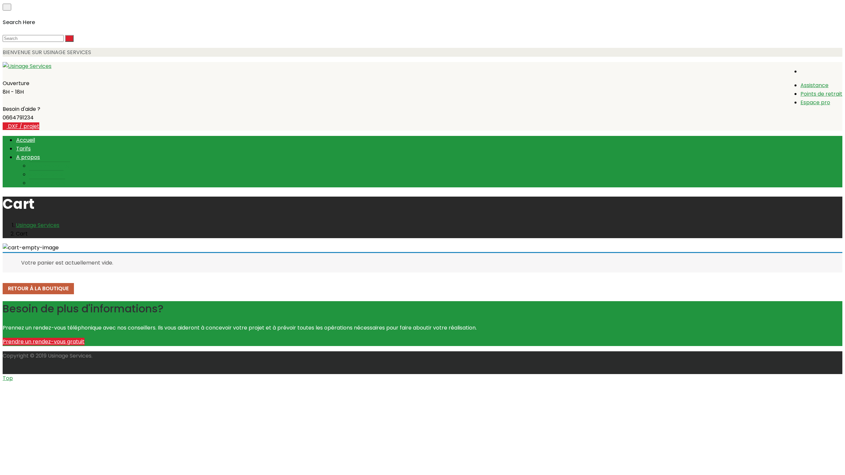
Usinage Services (37, 225)
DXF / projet (23, 126)
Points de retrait (821, 94)
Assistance (814, 85)
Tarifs (23, 148)
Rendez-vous (46, 174)
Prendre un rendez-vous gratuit (43, 341)
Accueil (25, 140)
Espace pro (815, 102)
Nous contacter (49, 166)
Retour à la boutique (38, 288)
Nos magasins (47, 183)
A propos (28, 157)
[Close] (7, 7)
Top (8, 378)
